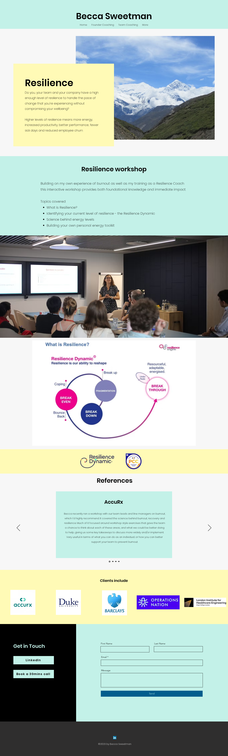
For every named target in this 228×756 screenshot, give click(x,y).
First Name (106, 643)
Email (104, 657)
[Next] (209, 528)
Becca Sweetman (114, 16)
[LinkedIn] (114, 737)
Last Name (159, 643)
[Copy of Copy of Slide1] (118, 561)
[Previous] (18, 528)
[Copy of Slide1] (109, 561)
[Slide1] (112, 561)
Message (105, 670)
